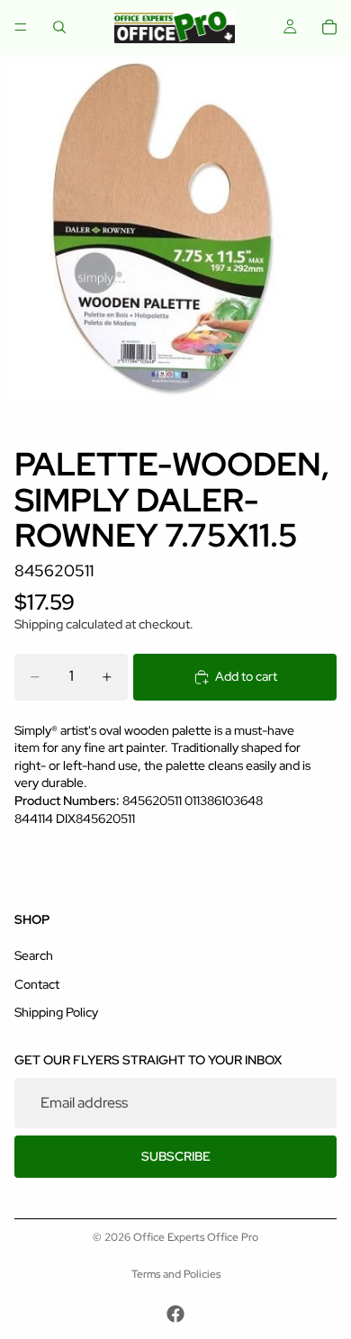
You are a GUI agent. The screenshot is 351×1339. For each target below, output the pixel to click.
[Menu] (20, 27)
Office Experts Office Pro (195, 1237)
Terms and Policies (175, 1274)
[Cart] (329, 27)
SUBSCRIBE (176, 1156)
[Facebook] (175, 1314)
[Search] (59, 27)
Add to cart (246, 676)
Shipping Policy (56, 1012)
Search (33, 955)
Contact (36, 984)
